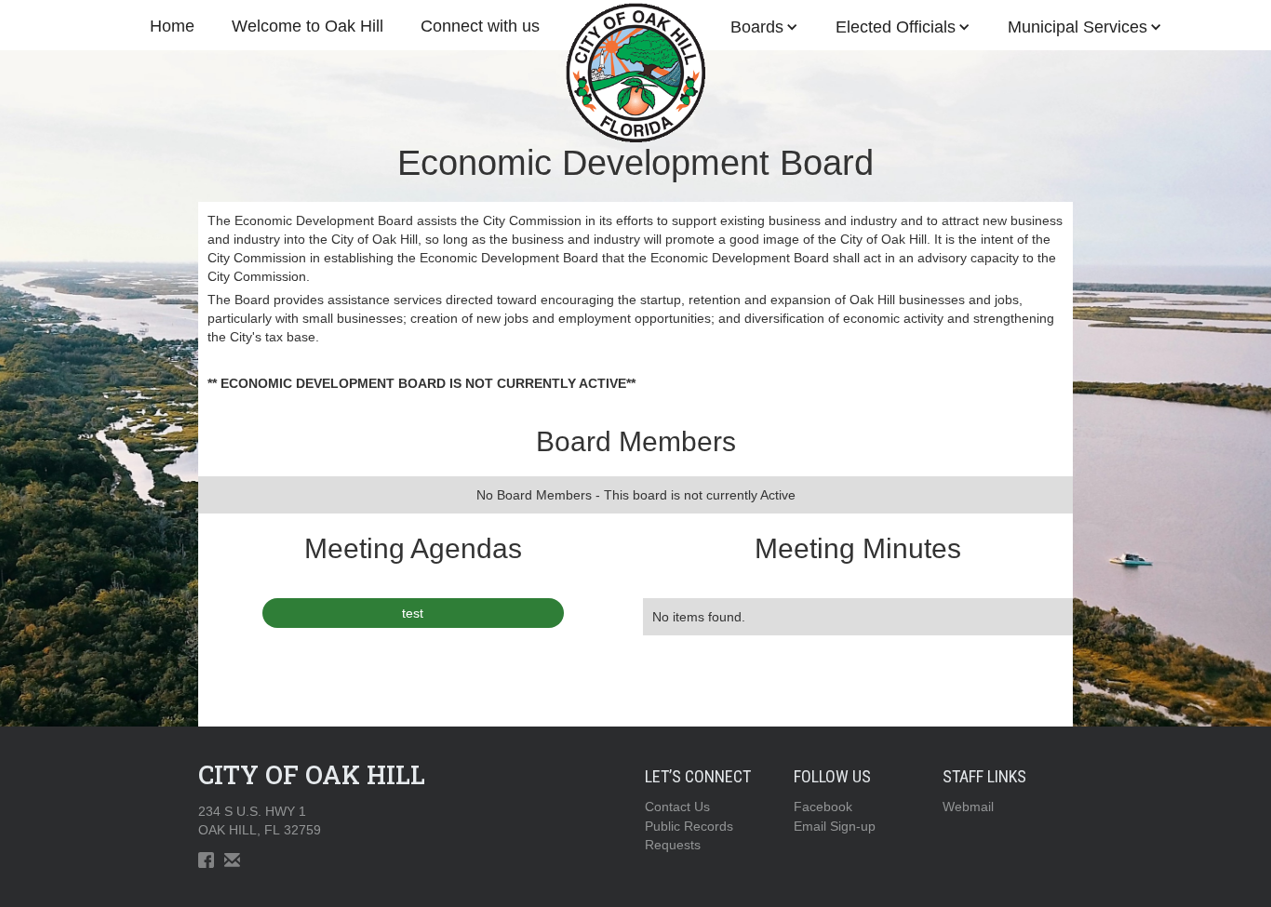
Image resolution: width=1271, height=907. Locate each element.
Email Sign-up (835, 826)
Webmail (968, 806)
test (412, 613)
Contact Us (677, 806)
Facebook (823, 806)
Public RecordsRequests (689, 835)
